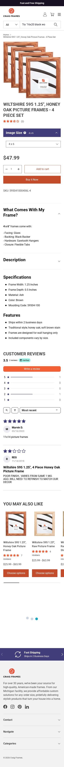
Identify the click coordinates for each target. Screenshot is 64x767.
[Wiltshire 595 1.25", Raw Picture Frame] (44, 523)
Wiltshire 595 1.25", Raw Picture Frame (43, 544)
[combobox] (32, 24)
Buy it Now (32, 179)
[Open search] (6, 410)
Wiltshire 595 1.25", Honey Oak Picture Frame (14, 546)
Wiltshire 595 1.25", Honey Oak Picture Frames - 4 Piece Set (29, 37)
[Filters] (14, 410)
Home (6, 35)
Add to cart (42, 169)
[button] (52, 14)
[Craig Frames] (11, 670)
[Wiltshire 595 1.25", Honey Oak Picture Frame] (16, 523)
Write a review (32, 368)
